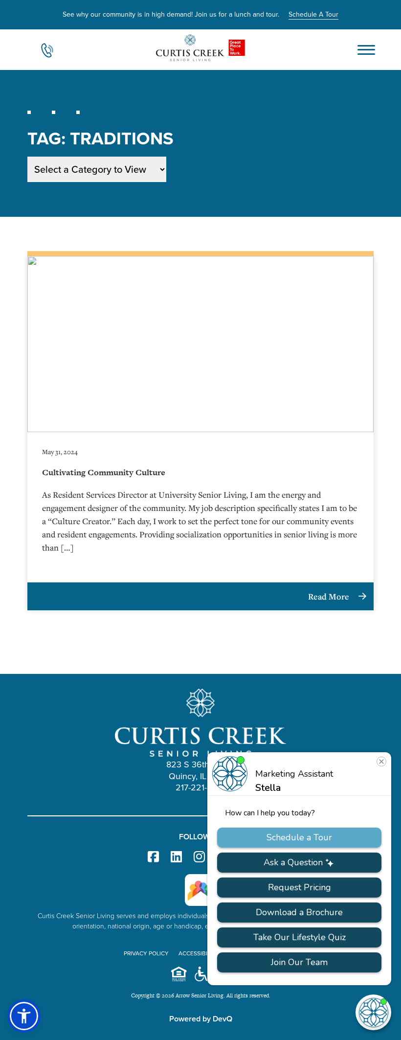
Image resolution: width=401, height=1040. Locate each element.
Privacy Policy (146, 953)
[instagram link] (199, 857)
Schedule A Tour (313, 14)
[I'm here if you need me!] (373, 1012)
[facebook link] (153, 857)
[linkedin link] (176, 857)
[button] (24, 1016)
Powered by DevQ (200, 1018)
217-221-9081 (200, 787)
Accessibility (198, 953)
